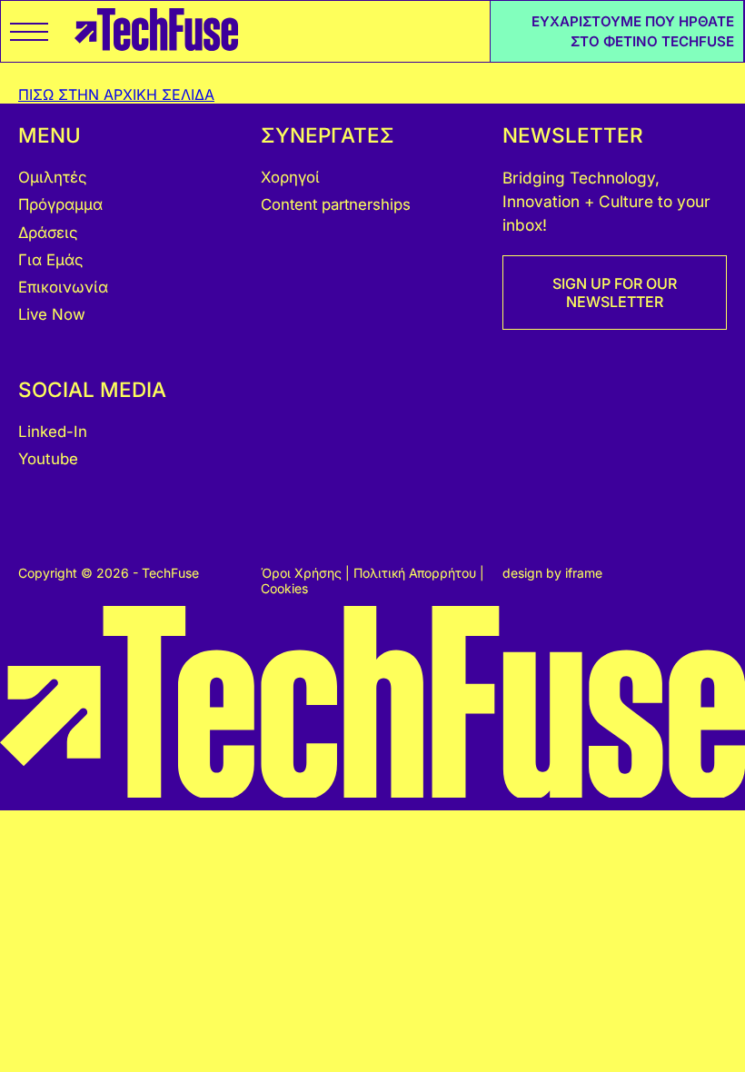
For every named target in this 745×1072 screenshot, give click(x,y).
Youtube (48, 459)
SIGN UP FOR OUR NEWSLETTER (614, 292)
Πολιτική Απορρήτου (416, 573)
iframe (583, 573)
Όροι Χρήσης (303, 573)
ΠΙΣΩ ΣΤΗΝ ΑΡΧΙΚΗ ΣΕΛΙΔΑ (116, 94)
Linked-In (52, 431)
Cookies (284, 588)
